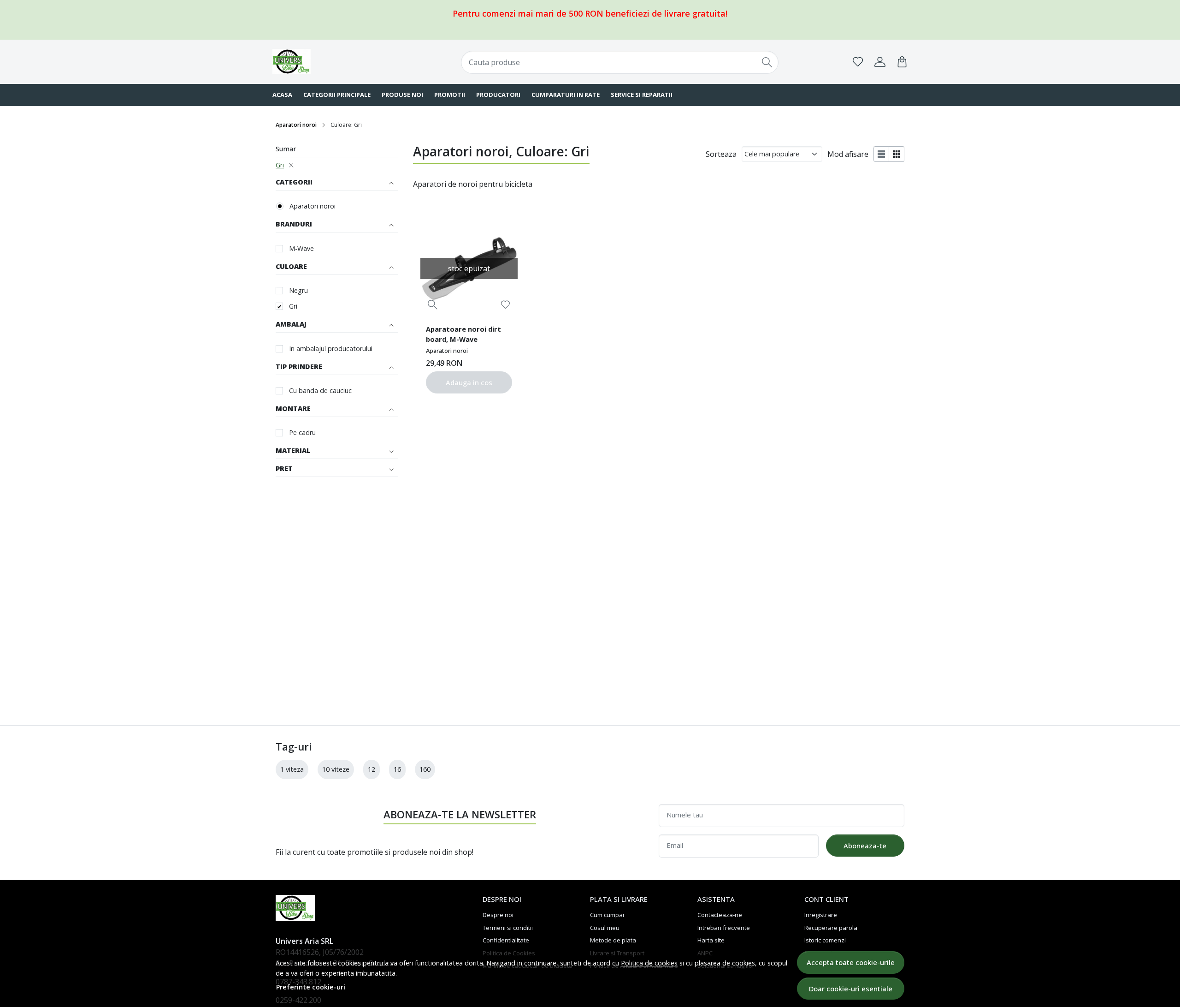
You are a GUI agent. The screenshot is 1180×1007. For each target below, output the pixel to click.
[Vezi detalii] (432, 305)
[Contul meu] (879, 61)
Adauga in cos (469, 382)
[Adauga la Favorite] (505, 305)
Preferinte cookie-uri (310, 987)
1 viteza (292, 769)
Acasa (282, 94)
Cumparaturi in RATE (565, 94)
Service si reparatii (642, 94)
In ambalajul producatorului (330, 348)
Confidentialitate (506, 940)
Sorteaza (721, 154)
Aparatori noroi (296, 125)
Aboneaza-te (865, 845)
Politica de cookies (649, 963)
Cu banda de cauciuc (320, 390)
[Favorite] (857, 61)
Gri (280, 165)
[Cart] (902, 61)
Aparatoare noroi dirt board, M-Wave (463, 334)
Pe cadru (302, 432)
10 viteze (335, 769)
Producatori (498, 94)
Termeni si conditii (508, 928)
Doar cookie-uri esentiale (850, 988)
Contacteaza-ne (719, 915)
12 (371, 769)
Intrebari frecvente (723, 928)
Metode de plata (613, 940)
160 (425, 769)
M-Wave (301, 248)
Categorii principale (337, 94)
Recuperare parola (830, 928)
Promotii (449, 94)
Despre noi (498, 915)
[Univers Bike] (329, 62)
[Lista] (881, 154)
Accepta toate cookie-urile (851, 962)
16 (397, 769)
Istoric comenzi (825, 940)
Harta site (711, 940)
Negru (298, 290)
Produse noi (402, 94)
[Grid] (896, 154)
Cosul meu (605, 928)
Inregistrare (820, 915)
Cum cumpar (607, 915)
